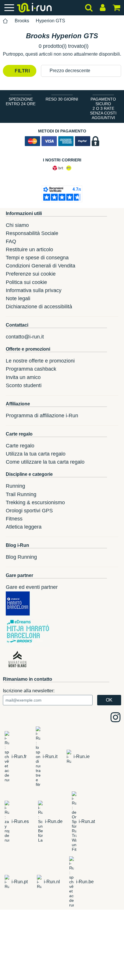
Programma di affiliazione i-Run (42, 415)
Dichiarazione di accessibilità (39, 306)
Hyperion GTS (50, 20)
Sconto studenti (24, 385)
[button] (81, 71)
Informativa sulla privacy (33, 290)
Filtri (22, 70)
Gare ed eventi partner (32, 587)
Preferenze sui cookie (31, 274)
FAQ (11, 241)
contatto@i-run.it (25, 337)
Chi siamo (17, 225)
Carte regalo (20, 446)
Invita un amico (23, 377)
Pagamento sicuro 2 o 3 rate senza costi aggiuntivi (103, 108)
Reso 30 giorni (62, 99)
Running (15, 486)
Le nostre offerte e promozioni (40, 361)
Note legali (18, 298)
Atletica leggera (24, 527)
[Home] (5, 21)
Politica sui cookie (26, 282)
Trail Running (21, 494)
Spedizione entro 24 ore (20, 101)
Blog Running (21, 557)
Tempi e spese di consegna (37, 258)
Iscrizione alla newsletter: (29, 690)
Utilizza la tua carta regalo (35, 454)
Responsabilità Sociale (32, 233)
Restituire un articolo (29, 249)
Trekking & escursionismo (35, 502)
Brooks (22, 20)
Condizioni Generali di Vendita (40, 266)
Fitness (14, 519)
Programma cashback (31, 369)
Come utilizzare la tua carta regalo (45, 462)
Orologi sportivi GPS (29, 510)
